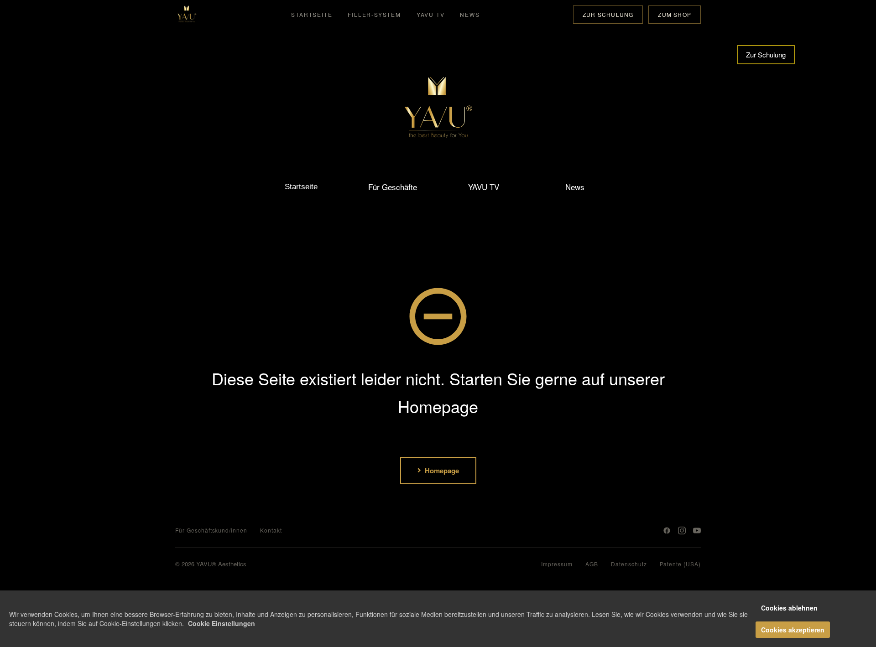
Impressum (557, 564)
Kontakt (271, 530)
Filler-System (374, 14)
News (470, 14)
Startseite (311, 14)
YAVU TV (431, 14)
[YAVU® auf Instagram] (682, 530)
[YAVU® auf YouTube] (697, 530)
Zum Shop (674, 14)
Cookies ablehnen (789, 607)
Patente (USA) (680, 564)
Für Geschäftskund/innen (211, 530)
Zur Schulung (608, 14)
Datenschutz (629, 564)
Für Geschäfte (392, 186)
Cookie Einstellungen (221, 623)
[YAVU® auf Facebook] (667, 530)
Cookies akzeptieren (792, 629)
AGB (591, 564)
